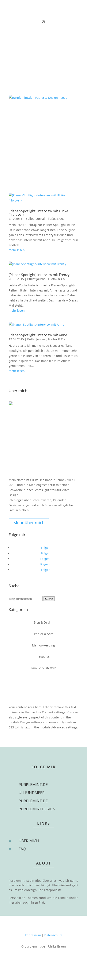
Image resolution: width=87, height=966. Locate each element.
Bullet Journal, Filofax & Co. (45, 219)
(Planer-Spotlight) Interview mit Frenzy (39, 274)
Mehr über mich (29, 522)
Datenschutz (53, 935)
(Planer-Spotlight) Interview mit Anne (38, 335)
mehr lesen (17, 250)
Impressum (33, 935)
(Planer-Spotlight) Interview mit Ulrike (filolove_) (38, 213)
